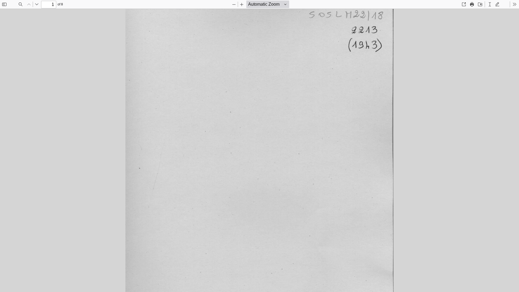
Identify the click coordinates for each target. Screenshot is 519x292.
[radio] (490, 4)
